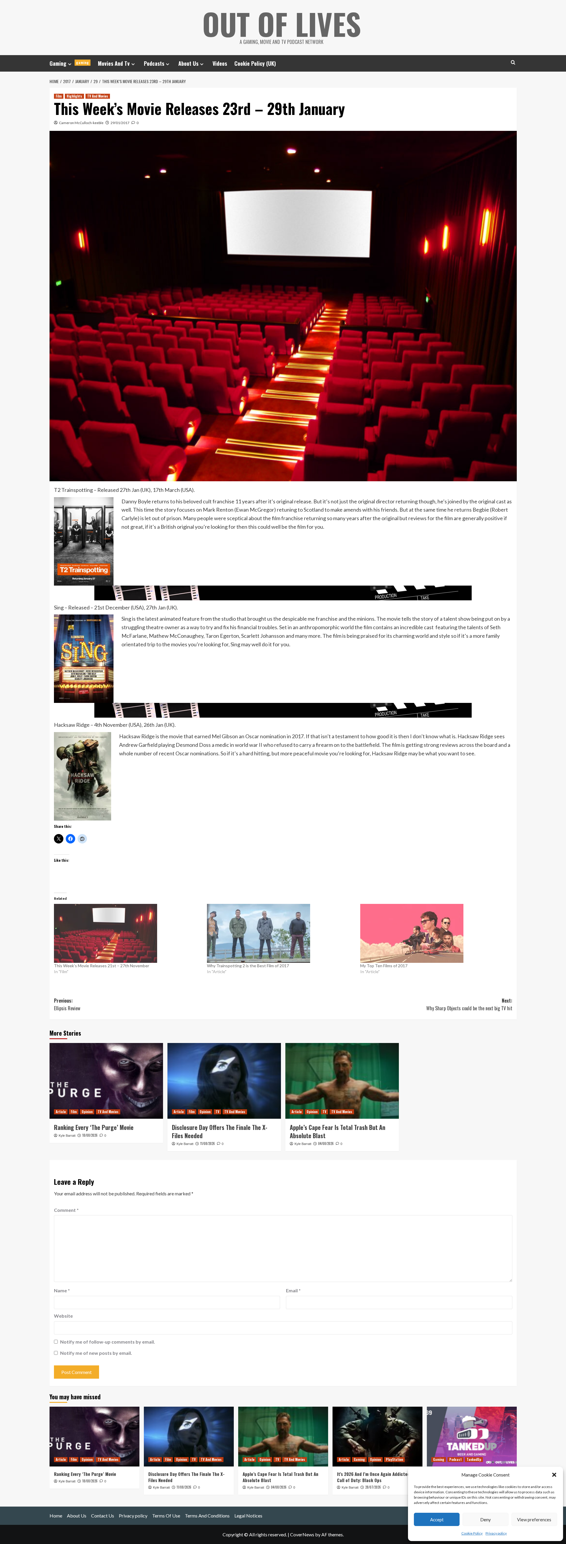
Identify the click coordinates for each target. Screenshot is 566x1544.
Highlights (74, 96)
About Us (188, 63)
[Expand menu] (69, 64)
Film (59, 96)
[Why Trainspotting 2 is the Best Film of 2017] (280, 933)
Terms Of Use (166, 1515)
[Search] (513, 62)
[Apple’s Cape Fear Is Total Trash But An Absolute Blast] (342, 1081)
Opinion (87, 1111)
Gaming (69, 63)
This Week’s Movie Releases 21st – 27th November (101, 965)
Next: (469, 1004)
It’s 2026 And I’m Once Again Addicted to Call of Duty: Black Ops (376, 1477)
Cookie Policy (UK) (255, 63)
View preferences (534, 1519)
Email (293, 1290)
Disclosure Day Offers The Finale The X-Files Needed (219, 1131)
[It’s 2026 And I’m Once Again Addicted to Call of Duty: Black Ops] (377, 1436)
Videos (220, 63)
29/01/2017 (120, 123)
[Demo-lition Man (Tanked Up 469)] (472, 1436)
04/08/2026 (326, 1143)
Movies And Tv (114, 63)
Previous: (67, 1004)
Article (61, 1111)
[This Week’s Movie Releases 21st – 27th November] (127, 933)
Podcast (455, 1459)
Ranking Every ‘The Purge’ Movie (94, 1127)
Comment (66, 1210)
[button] (554, 1475)
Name (62, 1290)
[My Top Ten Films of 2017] (434, 933)
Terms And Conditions (207, 1515)
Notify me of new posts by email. (96, 1353)
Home (56, 1515)
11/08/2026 (207, 1143)
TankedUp (474, 1459)
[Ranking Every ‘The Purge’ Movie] (106, 1081)
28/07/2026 (373, 1487)
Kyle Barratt (67, 1135)
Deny (485, 1519)
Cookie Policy (472, 1533)
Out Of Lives (281, 23)
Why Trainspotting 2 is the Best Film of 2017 (248, 965)
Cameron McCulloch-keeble (81, 123)
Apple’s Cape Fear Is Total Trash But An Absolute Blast (337, 1131)
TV (217, 1111)
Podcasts (154, 63)
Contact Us (102, 1515)
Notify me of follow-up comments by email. (107, 1341)
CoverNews (302, 1534)
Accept (437, 1519)
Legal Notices (248, 1515)
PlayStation (394, 1459)
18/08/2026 (90, 1135)
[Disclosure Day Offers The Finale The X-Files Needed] (224, 1081)
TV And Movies (97, 96)
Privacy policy (496, 1533)
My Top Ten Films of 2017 (383, 965)
